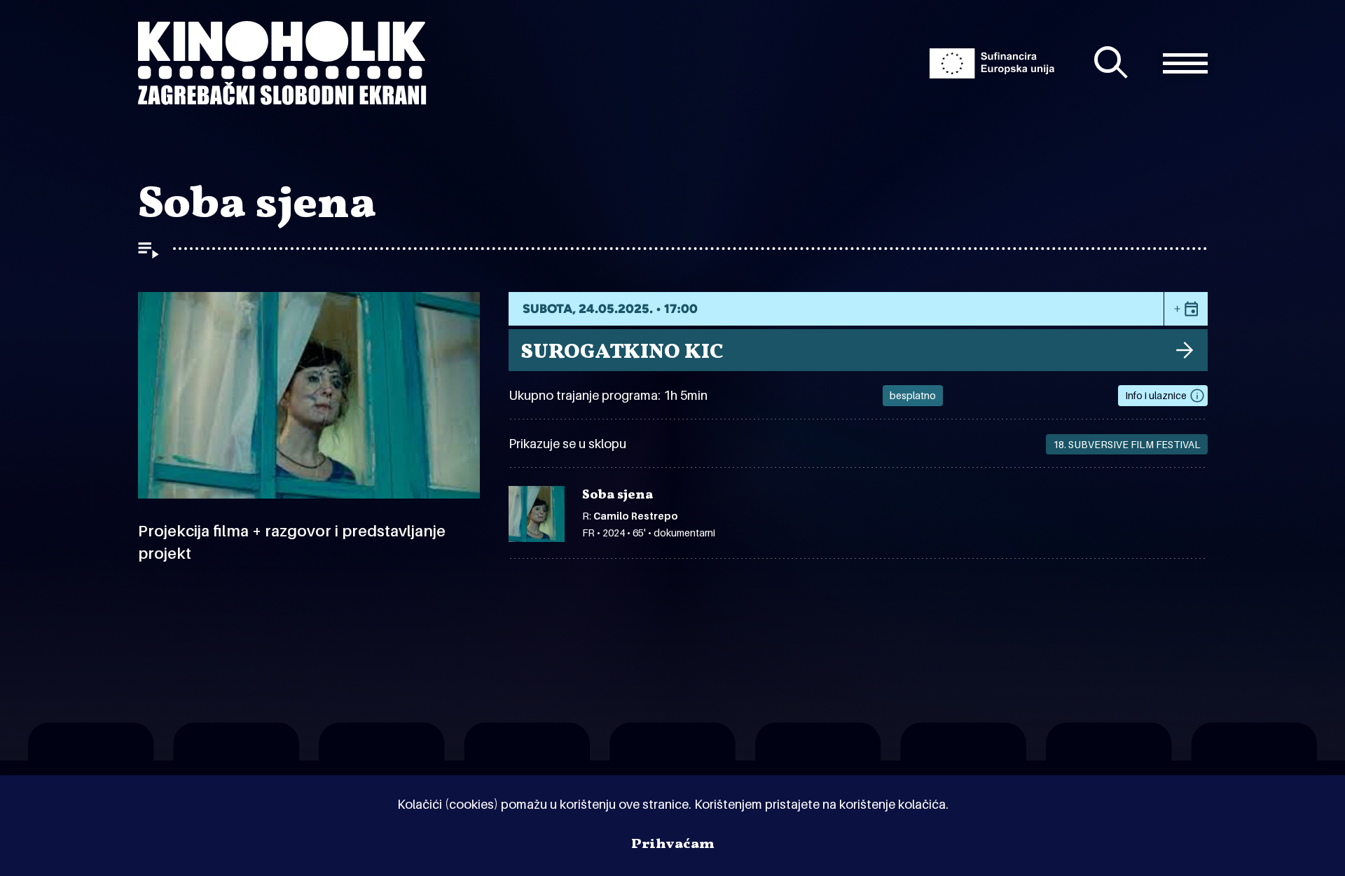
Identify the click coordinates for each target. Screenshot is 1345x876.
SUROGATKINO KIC (622, 352)
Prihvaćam (673, 844)
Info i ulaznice (1156, 395)
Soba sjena (617, 495)
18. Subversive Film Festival (1127, 444)
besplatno (913, 395)
